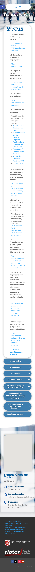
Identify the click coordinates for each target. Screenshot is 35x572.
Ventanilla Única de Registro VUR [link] (18, 158)
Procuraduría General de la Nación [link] (18, 151)
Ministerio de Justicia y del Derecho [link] (18, 128)
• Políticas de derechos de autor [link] (15, 527)
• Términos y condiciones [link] (13, 521)
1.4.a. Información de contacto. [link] (17, 102)
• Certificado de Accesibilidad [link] (14, 530)
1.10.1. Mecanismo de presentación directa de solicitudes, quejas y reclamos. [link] (17, 308)
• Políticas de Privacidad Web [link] (14, 532)
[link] (2, 7)
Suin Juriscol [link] (18, 163)
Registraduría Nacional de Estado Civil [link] (18, 144)
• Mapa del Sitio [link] (10, 534)
